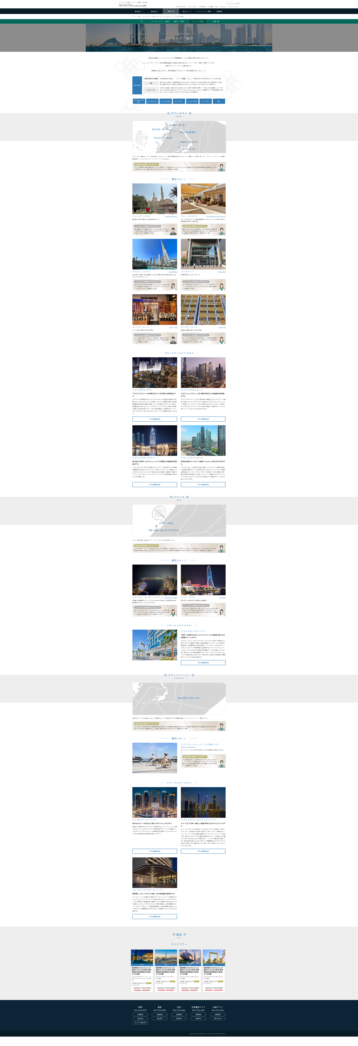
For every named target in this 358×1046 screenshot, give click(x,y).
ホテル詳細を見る (154, 419)
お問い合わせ (218, 1018)
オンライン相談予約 (140, 1023)
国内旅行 (154, 11)
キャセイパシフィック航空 (160, 21)
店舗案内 (220, 11)
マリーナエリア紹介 (165, 101)
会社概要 (210, 6)
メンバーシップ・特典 (203, 11)
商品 (219, 101)
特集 (139, 16)
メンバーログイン (192, 6)
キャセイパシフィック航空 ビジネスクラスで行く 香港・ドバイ (158, 16)
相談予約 (140, 1018)
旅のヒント (186, 11)
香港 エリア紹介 (179, 21)
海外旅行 (138, 11)
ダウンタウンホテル (152, 101)
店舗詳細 (140, 1014)
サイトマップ (223, 6)
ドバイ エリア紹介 (197, 21)
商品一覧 (216, 21)
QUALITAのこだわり (181, 6)
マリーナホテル (179, 101)
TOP (141, 21)
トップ (133, 16)
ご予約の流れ (202, 6)
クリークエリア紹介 (192, 101)
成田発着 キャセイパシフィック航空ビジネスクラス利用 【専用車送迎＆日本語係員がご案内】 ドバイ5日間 (141, 971)
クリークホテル (205, 101)
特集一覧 (171, 11)
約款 (216, 6)
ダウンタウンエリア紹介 (139, 101)
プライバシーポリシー (233, 6)
